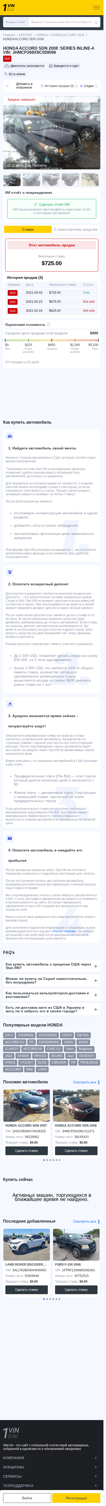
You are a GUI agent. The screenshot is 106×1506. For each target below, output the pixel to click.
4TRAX (10, 1062)
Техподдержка (18, 1486)
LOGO (42, 1069)
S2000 (68, 1042)
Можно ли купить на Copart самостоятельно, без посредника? (46, 980)
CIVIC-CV (54, 1049)
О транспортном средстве (76, 229)
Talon (70, 1049)
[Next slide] (93, 129)
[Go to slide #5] (90, 179)
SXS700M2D (48, 1035)
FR (73, 1062)
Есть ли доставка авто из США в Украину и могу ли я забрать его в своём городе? (45, 1009)
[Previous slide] (10, 129)
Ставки (28, 229)
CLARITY (11, 1049)
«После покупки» (63, 931)
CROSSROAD (49, 1042)
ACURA (56, 1056)
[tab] (44, 1160)
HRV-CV (40, 1056)
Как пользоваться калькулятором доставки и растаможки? (47, 995)
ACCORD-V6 (32, 1049)
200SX (83, 1042)
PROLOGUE (89, 1062)
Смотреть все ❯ (86, 1082)
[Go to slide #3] (51, 179)
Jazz (70, 1056)
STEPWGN (25, 1035)
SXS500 (23, 1056)
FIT (31, 1042)
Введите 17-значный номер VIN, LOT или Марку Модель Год (62, 22)
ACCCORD (13, 1069)
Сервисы (12, 1476)
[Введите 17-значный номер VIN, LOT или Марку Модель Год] (96, 22)
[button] (16, 22)
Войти (27, 1498)
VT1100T (26, 1062)
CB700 (67, 1035)
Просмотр (39, 165)
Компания (13, 1458)
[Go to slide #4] (70, 179)
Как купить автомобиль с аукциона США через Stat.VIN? (48, 966)
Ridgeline (85, 1049)
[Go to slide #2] (31, 179)
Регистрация (76, 1498)
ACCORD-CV (14, 1042)
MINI (29, 1069)
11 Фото (17, 165)
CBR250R (59, 1062)
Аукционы (13, 1467)
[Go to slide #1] (12, 179)
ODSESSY (86, 1056)
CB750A (83, 1035)
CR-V (9, 1035)
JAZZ (8, 1056)
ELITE (42, 1062)
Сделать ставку (26, 1151)
